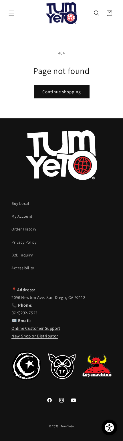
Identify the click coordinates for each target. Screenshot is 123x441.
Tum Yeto (67, 426)
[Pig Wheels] (61, 379)
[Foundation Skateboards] (26, 379)
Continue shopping (61, 91)
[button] (11, 13)
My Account (22, 216)
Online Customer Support (35, 328)
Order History (23, 229)
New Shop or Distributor (34, 336)
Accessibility (22, 267)
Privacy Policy (23, 242)
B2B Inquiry (22, 255)
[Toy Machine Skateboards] (97, 379)
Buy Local (20, 203)
